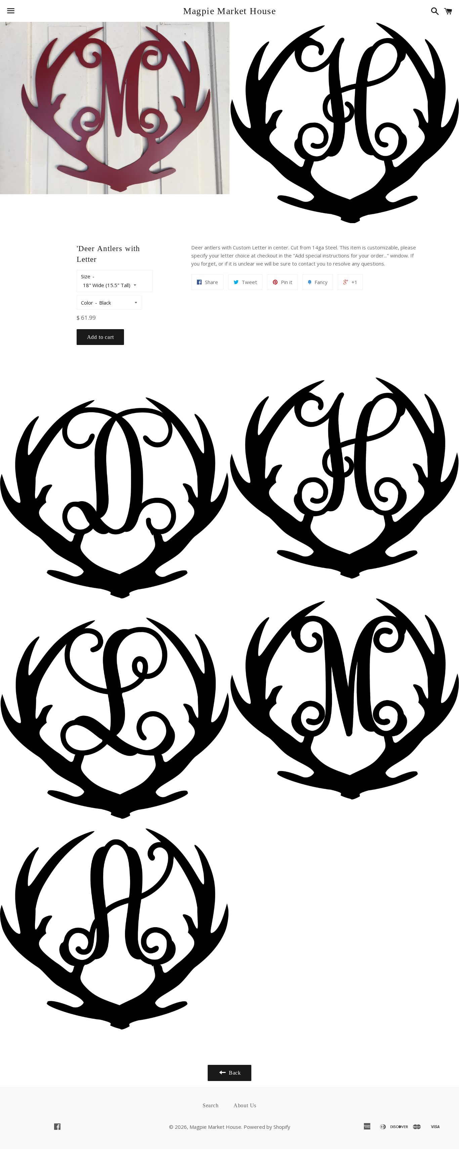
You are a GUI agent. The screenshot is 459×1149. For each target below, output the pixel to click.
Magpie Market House (229, 11)
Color (87, 302)
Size (85, 276)
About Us (245, 1105)
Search (211, 1105)
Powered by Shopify (267, 1126)
